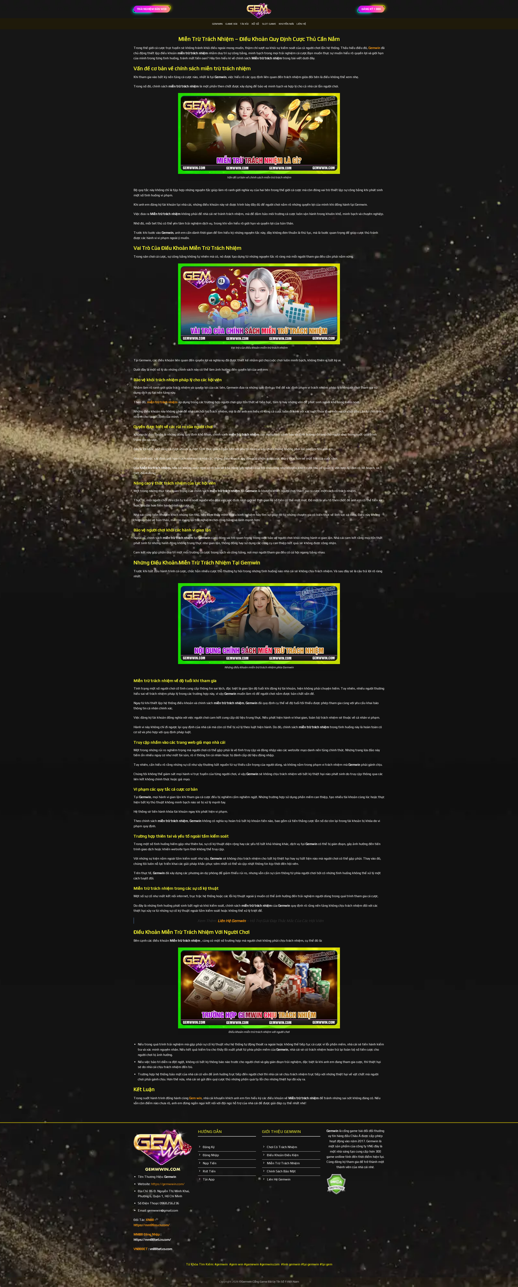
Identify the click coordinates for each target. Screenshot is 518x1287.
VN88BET (141, 1249)
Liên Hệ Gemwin (232, 920)
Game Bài (231, 23)
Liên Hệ (301, 23)
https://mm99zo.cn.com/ (152, 1225)
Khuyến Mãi (286, 23)
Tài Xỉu (244, 23)
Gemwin (217, 23)
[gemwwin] (259, 9)
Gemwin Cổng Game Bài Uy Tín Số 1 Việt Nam (270, 1281)
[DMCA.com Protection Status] (336, 1184)
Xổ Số (255, 23)
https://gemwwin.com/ (168, 1184)
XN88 (150, 1220)
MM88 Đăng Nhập (147, 1234)
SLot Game (269, 23)
